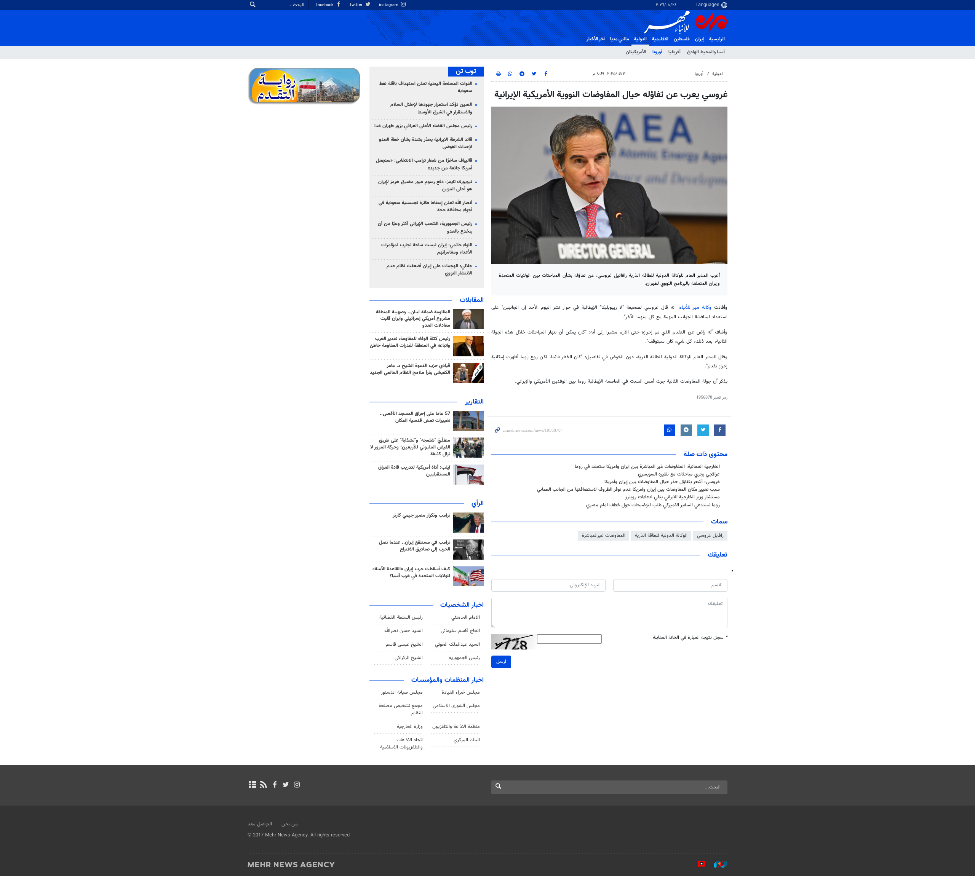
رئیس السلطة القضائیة (401, 617)
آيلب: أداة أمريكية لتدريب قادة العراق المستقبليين (414, 471)
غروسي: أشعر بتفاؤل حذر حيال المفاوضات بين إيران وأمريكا (662, 482)
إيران (699, 39)
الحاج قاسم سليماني (460, 631)
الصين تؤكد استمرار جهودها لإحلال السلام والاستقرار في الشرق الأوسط (431, 108)
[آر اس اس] (263, 785)
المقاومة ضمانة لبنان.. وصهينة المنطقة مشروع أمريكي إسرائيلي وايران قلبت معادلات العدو (413, 319)
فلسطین (682, 39)
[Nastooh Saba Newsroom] (716, 864)
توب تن (466, 72)
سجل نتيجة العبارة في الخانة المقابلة (690, 637)
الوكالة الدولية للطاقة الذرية (661, 535)
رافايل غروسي (710, 535)
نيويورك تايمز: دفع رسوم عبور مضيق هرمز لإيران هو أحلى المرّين (425, 185)
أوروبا (657, 52)
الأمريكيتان (636, 52)
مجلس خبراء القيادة (461, 692)
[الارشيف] (252, 785)
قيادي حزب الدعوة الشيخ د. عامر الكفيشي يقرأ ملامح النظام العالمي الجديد (410, 369)
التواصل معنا (260, 824)
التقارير (474, 402)
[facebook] (274, 785)
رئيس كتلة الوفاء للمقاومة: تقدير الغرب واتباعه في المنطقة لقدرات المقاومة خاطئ (410, 342)
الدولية (640, 39)
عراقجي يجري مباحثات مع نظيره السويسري (679, 474)
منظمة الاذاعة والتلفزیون (456, 727)
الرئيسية (717, 39)
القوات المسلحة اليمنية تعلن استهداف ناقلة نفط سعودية (425, 87)
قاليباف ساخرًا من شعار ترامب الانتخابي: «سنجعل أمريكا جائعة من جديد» (424, 164)
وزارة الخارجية (410, 727)
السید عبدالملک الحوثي (457, 644)
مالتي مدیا (619, 39)
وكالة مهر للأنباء (696, 307)
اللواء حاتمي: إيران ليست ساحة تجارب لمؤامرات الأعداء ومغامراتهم (426, 248)
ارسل (501, 661)
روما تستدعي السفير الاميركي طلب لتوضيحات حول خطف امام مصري (653, 505)
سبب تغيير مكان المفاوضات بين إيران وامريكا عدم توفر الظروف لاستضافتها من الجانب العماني (628, 489)
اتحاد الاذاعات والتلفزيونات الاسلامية (401, 743)
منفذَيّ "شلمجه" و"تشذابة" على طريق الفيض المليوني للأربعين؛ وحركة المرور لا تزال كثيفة (410, 447)
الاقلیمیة (660, 39)
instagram (389, 5)
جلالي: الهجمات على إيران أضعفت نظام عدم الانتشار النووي (429, 269)
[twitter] (286, 785)
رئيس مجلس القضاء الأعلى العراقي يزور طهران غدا (423, 126)
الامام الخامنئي (465, 617)
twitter (357, 5)
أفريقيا (674, 52)
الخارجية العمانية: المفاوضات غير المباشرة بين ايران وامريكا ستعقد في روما (647, 467)
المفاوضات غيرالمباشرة (603, 535)
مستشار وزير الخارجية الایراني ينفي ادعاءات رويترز (672, 497)
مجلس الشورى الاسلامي (456, 706)
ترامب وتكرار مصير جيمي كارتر (421, 515)
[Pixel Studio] (697, 864)
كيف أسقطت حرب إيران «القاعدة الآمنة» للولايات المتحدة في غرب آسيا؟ (411, 572)
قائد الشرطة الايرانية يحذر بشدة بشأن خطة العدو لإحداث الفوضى (425, 143)
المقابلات (472, 300)
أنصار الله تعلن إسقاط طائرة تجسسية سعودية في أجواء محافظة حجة (425, 206)
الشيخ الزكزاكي (409, 658)
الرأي (478, 504)
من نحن (289, 824)
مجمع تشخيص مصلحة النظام (401, 709)
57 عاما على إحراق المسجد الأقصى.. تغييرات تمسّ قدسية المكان (415, 417)
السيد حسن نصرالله (403, 631)
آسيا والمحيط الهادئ (706, 52)
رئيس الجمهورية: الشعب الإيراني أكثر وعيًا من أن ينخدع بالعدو (425, 227)
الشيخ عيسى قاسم (404, 644)
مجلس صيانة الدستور (402, 692)
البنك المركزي (467, 740)
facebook (325, 5)
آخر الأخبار (596, 39)
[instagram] (297, 785)
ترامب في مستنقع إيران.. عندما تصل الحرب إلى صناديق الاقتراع (414, 546)
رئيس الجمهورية (464, 658)
